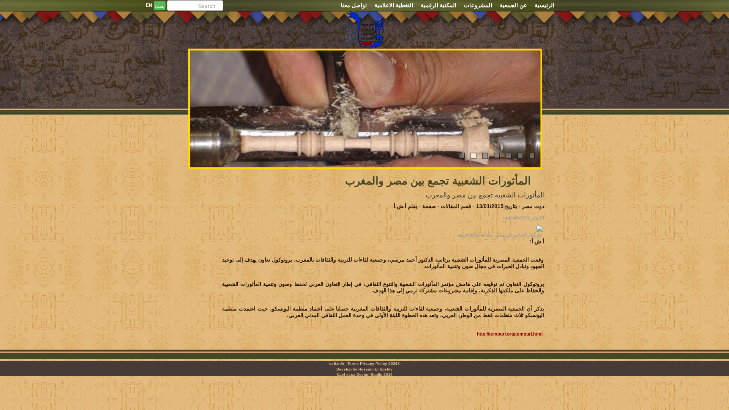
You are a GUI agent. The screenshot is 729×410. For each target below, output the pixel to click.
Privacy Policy (373, 363)
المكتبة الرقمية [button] (438, 5)
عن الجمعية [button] (513, 5)
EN (149, 5)
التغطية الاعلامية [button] (393, 5)
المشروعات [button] (478, 5)
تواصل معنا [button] (354, 5)
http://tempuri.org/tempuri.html (510, 334)
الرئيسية (544, 5)
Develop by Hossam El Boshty (364, 369)
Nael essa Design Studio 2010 (365, 374)
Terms (353, 363)
